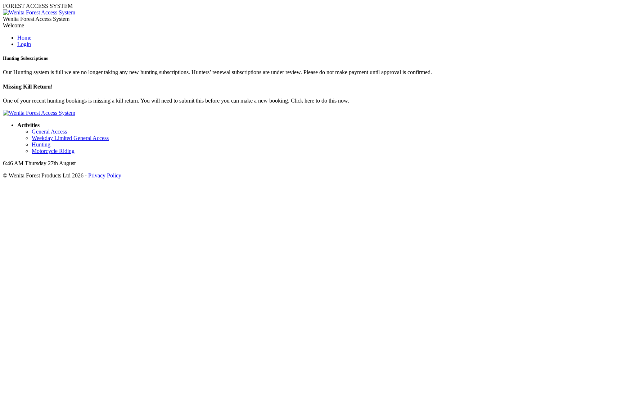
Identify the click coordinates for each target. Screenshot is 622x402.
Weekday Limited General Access (70, 138)
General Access (49, 131)
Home (24, 38)
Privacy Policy (104, 175)
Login (24, 44)
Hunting (41, 144)
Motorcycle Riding (53, 151)
